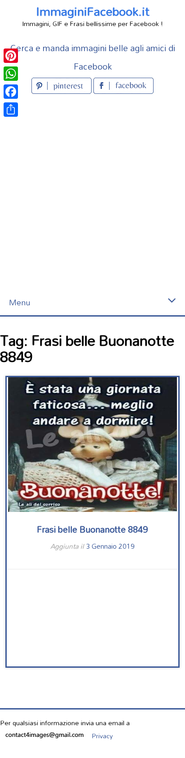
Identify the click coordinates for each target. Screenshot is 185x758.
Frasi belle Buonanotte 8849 (92, 529)
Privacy (102, 735)
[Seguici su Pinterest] (62, 91)
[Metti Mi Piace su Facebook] (123, 91)
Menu (19, 302)
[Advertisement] (92, 193)
